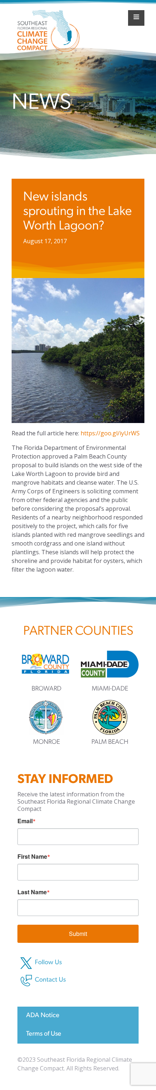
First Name (32, 856)
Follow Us (48, 963)
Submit (78, 933)
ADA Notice (42, 1015)
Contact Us (50, 980)
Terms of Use (43, 1034)
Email (25, 821)
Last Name (32, 892)
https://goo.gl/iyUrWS (110, 433)
